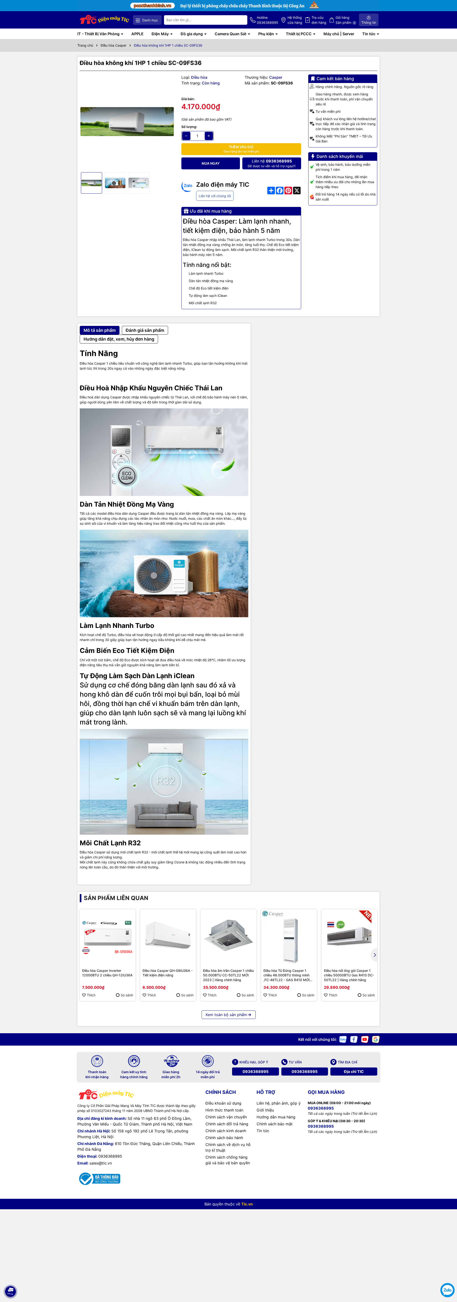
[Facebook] (354, 1039)
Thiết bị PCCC (299, 33)
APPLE (137, 33)
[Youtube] (365, 1039)
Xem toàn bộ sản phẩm (226, 1014)
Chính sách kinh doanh (225, 1130)
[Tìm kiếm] (240, 20)
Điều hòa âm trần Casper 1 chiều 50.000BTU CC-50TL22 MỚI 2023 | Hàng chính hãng (228, 975)
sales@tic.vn (100, 1163)
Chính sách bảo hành (224, 1137)
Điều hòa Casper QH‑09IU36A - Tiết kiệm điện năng (168, 973)
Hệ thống (295, 19)
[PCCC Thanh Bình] (228, 5)
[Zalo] (343, 1039)
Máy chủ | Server (338, 33)
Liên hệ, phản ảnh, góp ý (279, 1103)
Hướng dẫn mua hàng (276, 1117)
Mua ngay (211, 163)
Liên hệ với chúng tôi (215, 196)
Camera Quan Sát (231, 33)
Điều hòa (199, 77)
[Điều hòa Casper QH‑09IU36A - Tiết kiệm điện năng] (168, 937)
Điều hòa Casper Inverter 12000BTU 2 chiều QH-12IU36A (107, 973)
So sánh (127, 995)
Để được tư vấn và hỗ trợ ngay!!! (272, 163)
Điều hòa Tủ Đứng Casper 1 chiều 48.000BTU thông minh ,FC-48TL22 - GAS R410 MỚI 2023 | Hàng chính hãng (286, 975)
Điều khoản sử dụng (223, 1103)
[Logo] (105, 20)
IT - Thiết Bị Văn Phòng (98, 33)
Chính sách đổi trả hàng (226, 1123)
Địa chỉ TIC (354, 1071)
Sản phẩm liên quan (116, 898)
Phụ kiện (266, 33)
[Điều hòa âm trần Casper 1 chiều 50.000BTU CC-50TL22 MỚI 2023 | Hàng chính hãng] (228, 937)
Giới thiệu (265, 1110)
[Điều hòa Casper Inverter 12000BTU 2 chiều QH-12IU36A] (107, 937)
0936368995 (255, 1071)
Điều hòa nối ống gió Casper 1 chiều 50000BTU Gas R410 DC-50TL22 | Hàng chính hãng (349, 975)
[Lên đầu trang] (10, 1278)
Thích (91, 995)
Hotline (267, 19)
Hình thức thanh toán (224, 1110)
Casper (275, 77)
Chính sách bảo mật (275, 1123)
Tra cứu (319, 19)
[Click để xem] (127, 121)
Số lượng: (189, 127)
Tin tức (369, 33)
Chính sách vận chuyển (226, 1117)
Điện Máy (161, 33)
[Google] (376, 1039)
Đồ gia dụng (192, 33)
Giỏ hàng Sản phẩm (345, 19)
